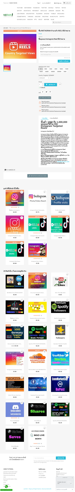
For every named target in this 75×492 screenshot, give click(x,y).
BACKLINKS (60, 13)
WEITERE (46, 19)
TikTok (64, 8)
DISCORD (37, 16)
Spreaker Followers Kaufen (60, 344)
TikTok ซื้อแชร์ (37, 420)
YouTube (20, 8)
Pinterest (35, 11)
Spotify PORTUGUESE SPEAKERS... (37, 344)
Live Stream (21, 13)
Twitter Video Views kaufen (60, 369)
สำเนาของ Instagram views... (37, 292)
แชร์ (42, 93)
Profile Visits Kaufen (60, 210)
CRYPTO (62, 16)
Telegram (39, 13)
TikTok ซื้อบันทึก (14, 446)
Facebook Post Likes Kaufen (37, 395)
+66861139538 (13, 3)
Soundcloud (21, 19)
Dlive (52, 19)
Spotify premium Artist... (60, 318)
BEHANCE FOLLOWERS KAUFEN (14, 292)
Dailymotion (30, 13)
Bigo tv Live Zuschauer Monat (37, 446)
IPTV (35, 19)
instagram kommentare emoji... (15, 369)
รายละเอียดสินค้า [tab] (54, 118)
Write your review (45, 97)
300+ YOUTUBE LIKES (60, 292)
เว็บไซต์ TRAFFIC (21, 16)
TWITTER (44, 8)
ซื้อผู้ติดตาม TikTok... (14, 318)
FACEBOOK (36, 8)
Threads (30, 16)
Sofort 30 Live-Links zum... (14, 395)
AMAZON (30, 19)
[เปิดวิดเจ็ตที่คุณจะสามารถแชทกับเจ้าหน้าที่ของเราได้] (64, 483)
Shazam (46, 13)
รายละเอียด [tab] (44, 118)
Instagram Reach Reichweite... (37, 210)
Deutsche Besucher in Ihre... (15, 344)
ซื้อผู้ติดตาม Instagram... (14, 210)
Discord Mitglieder (14, 420)
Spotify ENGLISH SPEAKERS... (60, 420)
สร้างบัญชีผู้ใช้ (42, 475)
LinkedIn (51, 11)
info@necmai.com (63, 162)
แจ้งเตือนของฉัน (42, 477)
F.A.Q (4, 482)
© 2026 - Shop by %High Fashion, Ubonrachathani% (37, 489)
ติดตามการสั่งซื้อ (42, 471)
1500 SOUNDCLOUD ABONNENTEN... (37, 369)
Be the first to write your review (39, 175)
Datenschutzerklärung (9, 475)
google (50, 8)
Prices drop (6, 484)
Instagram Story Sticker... (37, 261)
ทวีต (46, 93)
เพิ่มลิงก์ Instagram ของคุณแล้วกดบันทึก (49, 51)
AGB (4, 477)
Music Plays (54, 16)
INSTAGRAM (27, 8)
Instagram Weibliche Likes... (15, 235)
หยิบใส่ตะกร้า (50, 84)
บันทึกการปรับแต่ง (64, 61)
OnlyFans (45, 16)
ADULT (40, 19)
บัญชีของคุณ (42, 469)
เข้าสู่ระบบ (41, 473)
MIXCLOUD (44, 11)
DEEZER (58, 11)
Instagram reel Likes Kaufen (37, 235)
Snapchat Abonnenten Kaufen (37, 318)
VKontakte (27, 11)
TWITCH (57, 8)
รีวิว (63, 11)
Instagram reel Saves (14, 261)
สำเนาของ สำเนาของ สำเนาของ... (60, 395)
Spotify (19, 11)
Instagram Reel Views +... (60, 235)
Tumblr (53, 13)
